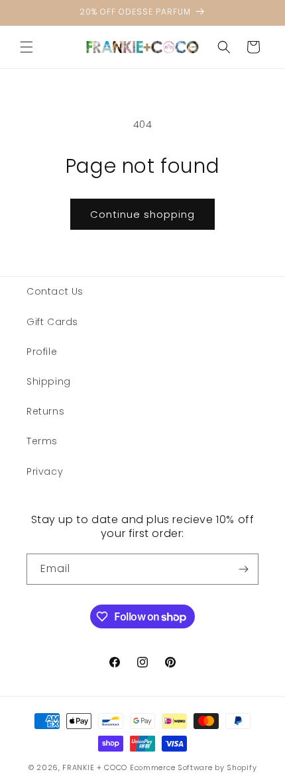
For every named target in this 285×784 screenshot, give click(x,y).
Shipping (49, 381)
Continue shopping (142, 214)
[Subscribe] (243, 569)
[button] (26, 47)
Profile (42, 351)
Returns (45, 411)
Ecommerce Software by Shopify (193, 767)
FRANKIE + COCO (94, 767)
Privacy (45, 471)
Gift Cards (52, 321)
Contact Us (55, 291)
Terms (42, 441)
